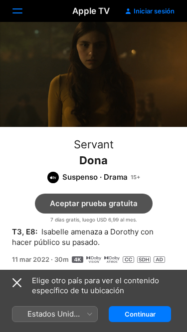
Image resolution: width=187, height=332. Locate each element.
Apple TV (91, 11)
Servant (94, 144)
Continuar (140, 314)
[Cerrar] (16, 282)
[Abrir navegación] (23, 11)
